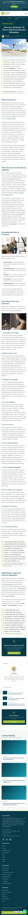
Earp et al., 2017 (21, 214)
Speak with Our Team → (14, 653)
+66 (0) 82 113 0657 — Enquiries (16, 9)
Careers (3, 861)
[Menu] (25, 13)
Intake (3, 901)
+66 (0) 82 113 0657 (6, 832)
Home (3, 18)
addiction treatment (10, 596)
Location (4, 848)
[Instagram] (7, 839)
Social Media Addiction (7, 883)
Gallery (3, 857)
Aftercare (4, 894)
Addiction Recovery (6, 850)
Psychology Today (11, 118)
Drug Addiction (5, 870)
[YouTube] (10, 839)
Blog (6, 18)
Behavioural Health (10, 18)
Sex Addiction (5, 881)
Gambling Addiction (6, 876)
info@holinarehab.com (5, 9)
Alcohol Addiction (5, 868)
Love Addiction (5, 879)
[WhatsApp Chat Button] (25, 912)
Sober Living (4, 896)
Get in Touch (14, 721)
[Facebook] (3, 839)
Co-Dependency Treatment (7, 872)
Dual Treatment (5, 852)
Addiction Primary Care (7, 892)
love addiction (9, 584)
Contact (3, 859)
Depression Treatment (6, 874)
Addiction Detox (5, 890)
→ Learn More (14, 6)
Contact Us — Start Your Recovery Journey (14, 912)
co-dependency (13, 224)
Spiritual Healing (5, 898)
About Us (4, 846)
